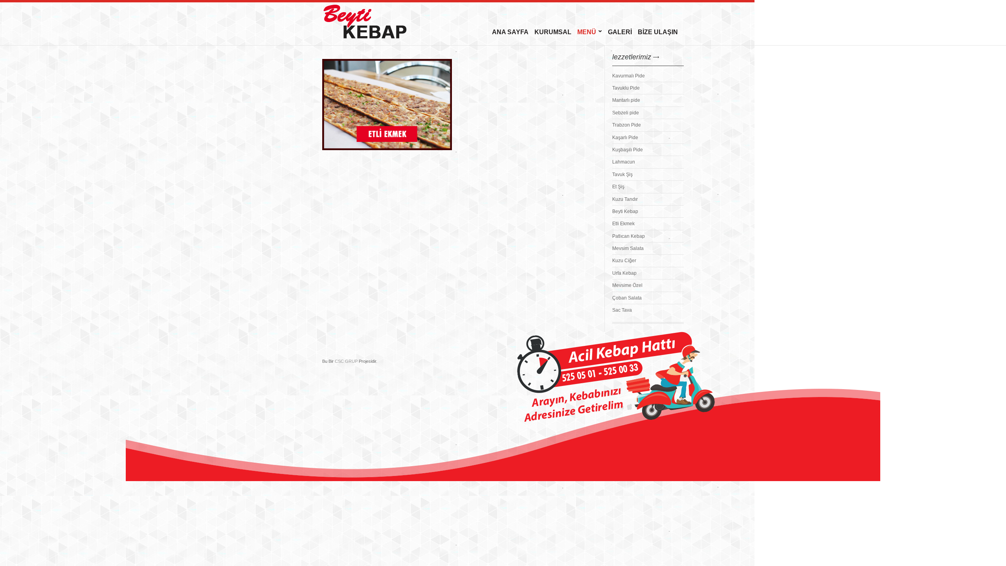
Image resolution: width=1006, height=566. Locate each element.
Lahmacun (623, 162)
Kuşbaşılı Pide (627, 150)
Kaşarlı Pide (625, 137)
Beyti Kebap (625, 211)
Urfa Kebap (624, 273)
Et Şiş (618, 186)
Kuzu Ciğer (624, 260)
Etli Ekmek (623, 223)
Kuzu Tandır (625, 199)
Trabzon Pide (626, 125)
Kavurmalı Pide (628, 76)
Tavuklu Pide (626, 88)
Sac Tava (622, 310)
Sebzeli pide (625, 113)
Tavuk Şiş (622, 174)
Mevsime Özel (627, 285)
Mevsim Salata (628, 248)
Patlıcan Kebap (628, 236)
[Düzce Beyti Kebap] (381, 20)
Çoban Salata (627, 298)
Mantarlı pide (626, 100)
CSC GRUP (346, 361)
